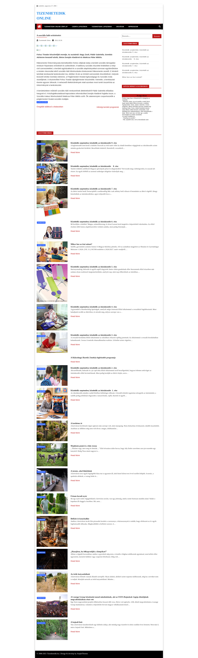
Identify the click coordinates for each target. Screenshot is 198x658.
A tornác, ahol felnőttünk (81, 471)
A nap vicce (142, 95)
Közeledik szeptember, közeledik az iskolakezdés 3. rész (94, 335)
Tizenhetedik (41, 143)
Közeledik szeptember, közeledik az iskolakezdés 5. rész (94, 267)
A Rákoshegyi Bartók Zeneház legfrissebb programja (93, 358)
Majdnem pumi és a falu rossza (84, 446)
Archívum (120, 26)
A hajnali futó (76, 622)
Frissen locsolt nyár (79, 496)
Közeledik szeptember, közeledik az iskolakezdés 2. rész (94, 368)
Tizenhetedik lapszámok (102, 26)
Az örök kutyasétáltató (80, 574)
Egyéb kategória (42, 102)
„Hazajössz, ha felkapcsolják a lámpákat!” (89, 551)
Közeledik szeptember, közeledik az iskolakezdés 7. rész (94, 189)
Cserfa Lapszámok (79, 26)
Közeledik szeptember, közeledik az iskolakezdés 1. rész (94, 390)
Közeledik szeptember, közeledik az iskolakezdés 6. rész (94, 222)
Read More (75, 152)
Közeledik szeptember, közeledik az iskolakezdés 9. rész (94, 143)
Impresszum (133, 26)
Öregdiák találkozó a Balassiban (50, 107)
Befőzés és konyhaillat (80, 519)
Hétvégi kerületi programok (108, 107)
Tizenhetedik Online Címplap (56, 26)
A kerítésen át (76, 423)
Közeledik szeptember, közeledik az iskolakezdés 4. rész (94, 307)
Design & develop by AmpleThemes (74, 654)
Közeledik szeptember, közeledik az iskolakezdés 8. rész (94, 166)
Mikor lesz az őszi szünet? (132, 77)
